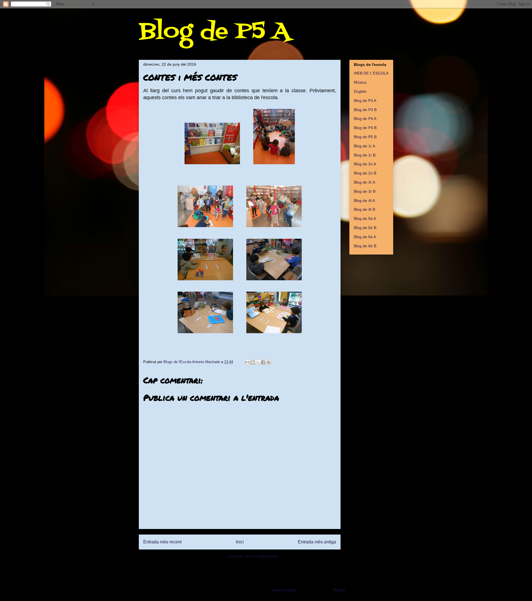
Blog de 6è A (365, 237)
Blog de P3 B (365, 109)
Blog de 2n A (365, 164)
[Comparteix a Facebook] (263, 362)
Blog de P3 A (365, 100)
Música (360, 82)
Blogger (339, 590)
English (360, 91)
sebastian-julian (284, 590)
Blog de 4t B (364, 209)
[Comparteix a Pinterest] (268, 362)
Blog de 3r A (364, 182)
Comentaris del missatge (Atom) (252, 556)
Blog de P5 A (214, 31)
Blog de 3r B (364, 191)
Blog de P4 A (365, 118)
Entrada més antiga (317, 542)
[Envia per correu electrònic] (247, 362)
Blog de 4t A (364, 200)
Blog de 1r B (364, 155)
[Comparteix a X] (258, 362)
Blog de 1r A (364, 146)
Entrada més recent (162, 542)
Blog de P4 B (365, 127)
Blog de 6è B (365, 246)
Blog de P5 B (365, 137)
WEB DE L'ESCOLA (371, 73)
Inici (240, 542)
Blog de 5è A (365, 218)
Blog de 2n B (365, 173)
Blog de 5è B (365, 227)
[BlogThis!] (252, 362)
